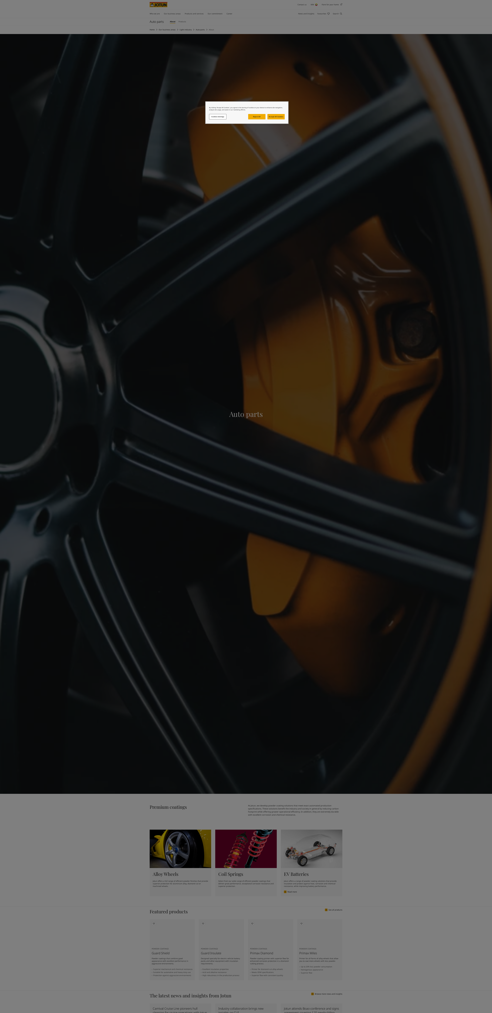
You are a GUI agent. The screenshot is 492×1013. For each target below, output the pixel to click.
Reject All (256, 117)
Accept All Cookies (276, 117)
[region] (247, 112)
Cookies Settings (217, 117)
